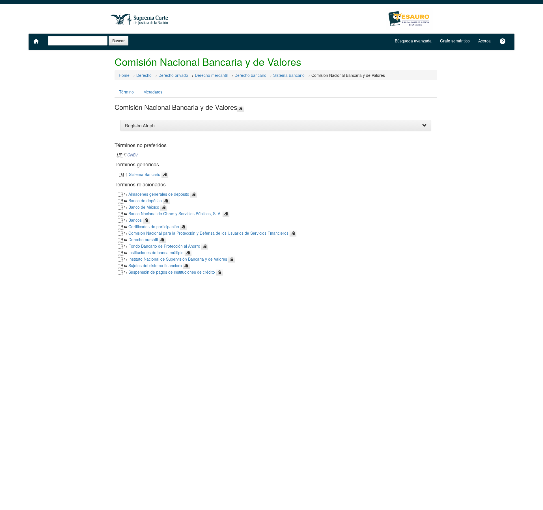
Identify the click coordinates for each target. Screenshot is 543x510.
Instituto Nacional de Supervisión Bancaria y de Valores (177, 259)
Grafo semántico (455, 40)
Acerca (484, 40)
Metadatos (152, 92)
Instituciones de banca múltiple (156, 252)
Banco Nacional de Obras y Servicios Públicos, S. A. (174, 213)
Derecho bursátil (143, 239)
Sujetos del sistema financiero (155, 265)
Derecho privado (173, 75)
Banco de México (143, 207)
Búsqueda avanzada (413, 40)
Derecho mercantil (211, 75)
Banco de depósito (145, 200)
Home (124, 75)
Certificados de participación (153, 226)
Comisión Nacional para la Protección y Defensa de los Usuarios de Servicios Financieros (208, 233)
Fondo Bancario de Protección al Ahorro (164, 246)
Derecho (144, 75)
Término (126, 92)
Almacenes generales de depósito (158, 194)
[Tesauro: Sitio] (140, 19)
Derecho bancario (250, 75)
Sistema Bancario (289, 75)
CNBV (132, 155)
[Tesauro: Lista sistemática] (409, 19)
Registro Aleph (140, 125)
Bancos (135, 220)
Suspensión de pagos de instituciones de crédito (171, 272)
